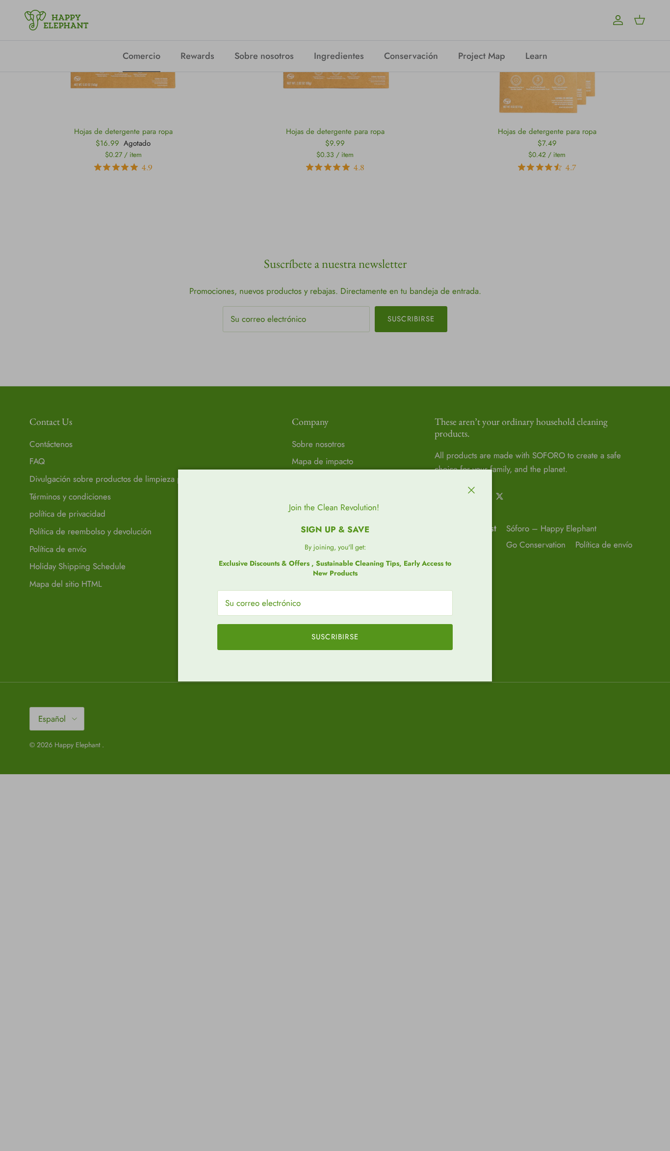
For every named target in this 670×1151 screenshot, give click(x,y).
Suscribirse (335, 636)
